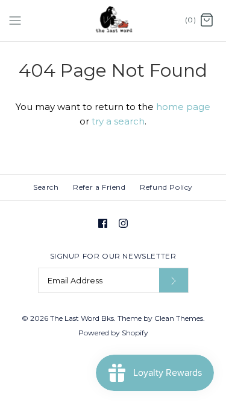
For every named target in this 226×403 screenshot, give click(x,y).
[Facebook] (102, 223)
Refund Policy (166, 187)
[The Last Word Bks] (113, 20)
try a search (118, 121)
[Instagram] (123, 223)
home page (183, 106)
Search (46, 187)
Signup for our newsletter (113, 255)
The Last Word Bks (82, 318)
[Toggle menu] (15, 20)
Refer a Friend (99, 187)
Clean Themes (178, 318)
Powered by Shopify (113, 332)
